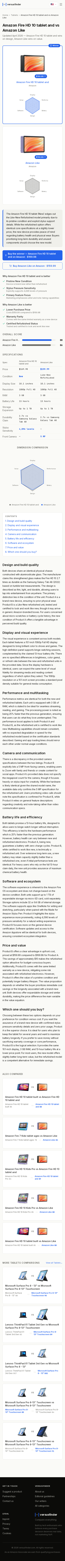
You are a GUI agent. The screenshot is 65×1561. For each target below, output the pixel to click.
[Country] (53, 4)
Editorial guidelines (45, 1496)
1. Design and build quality (18, 520)
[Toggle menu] (60, 4)
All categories (42, 1505)
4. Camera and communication (20, 534)
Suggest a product (12, 1491)
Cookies (7, 1533)
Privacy (6, 1523)
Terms (6, 1528)
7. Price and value (14, 547)
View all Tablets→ (54, 1263)
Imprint (6, 1519)
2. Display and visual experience (22, 525)
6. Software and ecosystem (19, 543)
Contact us (8, 1501)
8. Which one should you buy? (21, 551)
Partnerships (9, 1496)
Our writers (40, 1501)
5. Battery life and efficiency (19, 538)
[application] (32, 105)
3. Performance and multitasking (21, 529)
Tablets (14, 15)
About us (39, 1491)
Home (5, 15)
